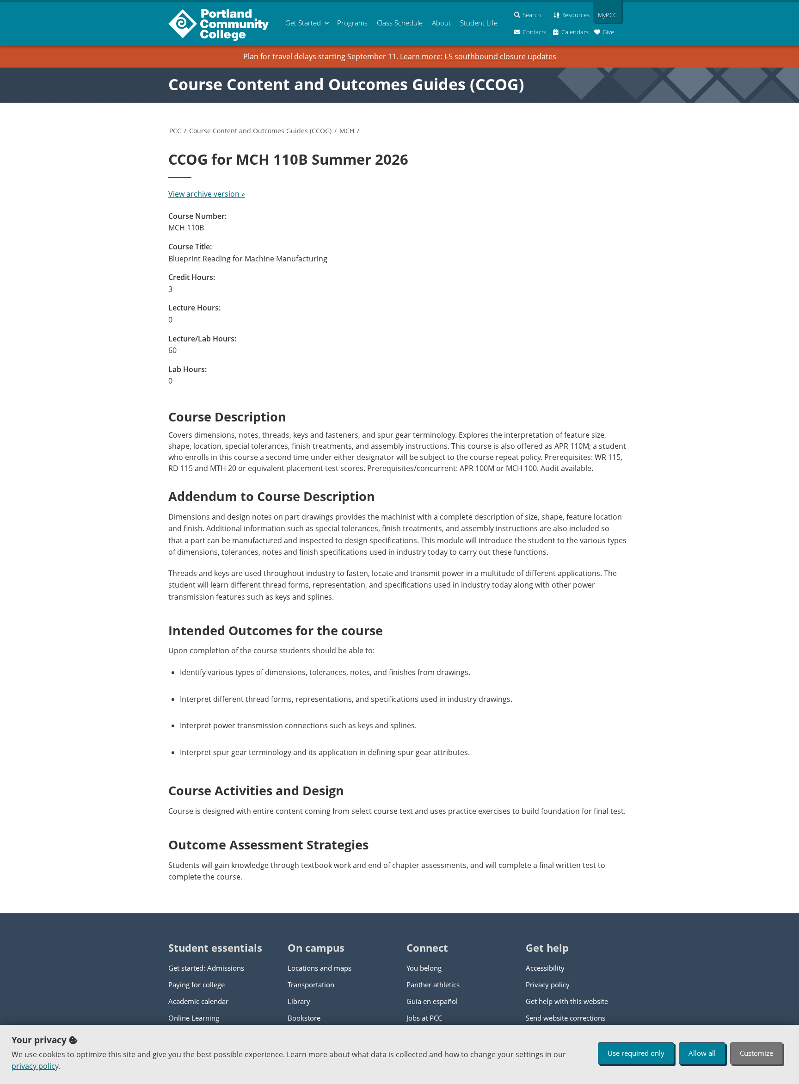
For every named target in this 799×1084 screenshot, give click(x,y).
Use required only (636, 1053)
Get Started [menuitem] (303, 22)
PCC (175, 130)
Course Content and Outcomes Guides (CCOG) (346, 84)
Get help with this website (567, 1001)
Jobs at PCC (424, 1017)
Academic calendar (198, 1001)
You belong (424, 968)
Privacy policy (548, 984)
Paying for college (196, 984)
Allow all (702, 1053)
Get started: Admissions (206, 968)
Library (299, 1001)
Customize (756, 1053)
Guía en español (432, 1001)
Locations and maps (319, 968)
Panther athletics (433, 984)
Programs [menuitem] (352, 22)
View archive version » (206, 194)
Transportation (311, 984)
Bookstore (304, 1017)
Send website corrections (565, 1017)
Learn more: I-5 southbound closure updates (478, 56)
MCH (346, 130)
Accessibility (545, 968)
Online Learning (193, 1017)
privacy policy (35, 1066)
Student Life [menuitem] (479, 22)
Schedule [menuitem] (400, 22)
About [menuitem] (441, 22)
